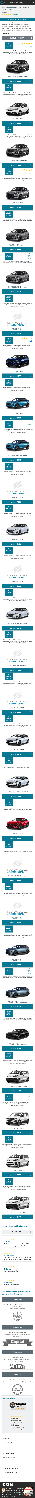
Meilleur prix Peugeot (9, 1457)
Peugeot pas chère (8, 1442)
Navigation (4, 12)
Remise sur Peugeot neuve (10, 1472)
